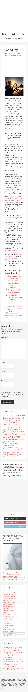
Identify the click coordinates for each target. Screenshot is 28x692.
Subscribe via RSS (13, 522)
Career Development (9, 596)
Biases (11, 418)
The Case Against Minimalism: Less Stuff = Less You (15, 297)
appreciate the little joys (13, 259)
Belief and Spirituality (9, 593)
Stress (8, 451)
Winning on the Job (18, 455)
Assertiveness (11, 416)
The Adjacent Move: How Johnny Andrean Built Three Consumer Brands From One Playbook (12, 648)
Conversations (8, 420)
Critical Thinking (10, 422)
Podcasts (5, 628)
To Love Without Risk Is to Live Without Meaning (12, 656)
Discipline (7, 427)
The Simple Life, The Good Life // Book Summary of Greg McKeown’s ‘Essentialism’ (14, 283)
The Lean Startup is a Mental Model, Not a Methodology (13, 653)
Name (4, 362)
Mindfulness (8, 316)
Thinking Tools (19, 451)
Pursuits (14, 316)
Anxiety (5, 416)
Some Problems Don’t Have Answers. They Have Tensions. (13, 669)
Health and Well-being (9, 602)
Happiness (8, 314)
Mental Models (11, 308)
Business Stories (8, 595)
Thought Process (9, 453)
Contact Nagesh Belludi (15, 526)
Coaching (15, 418)
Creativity (18, 420)
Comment (4, 338)
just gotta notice (10, 250)
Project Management (9, 629)
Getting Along (9, 431)
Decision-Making (10, 424)
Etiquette (15, 429)
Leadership (6, 608)
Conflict (21, 418)
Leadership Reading (9, 610)
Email (3, 372)
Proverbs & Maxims (8, 631)
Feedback (20, 429)
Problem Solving (8, 445)
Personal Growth (12, 441)
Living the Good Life (9, 614)
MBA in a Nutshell (8, 620)
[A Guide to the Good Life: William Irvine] (12, 556)
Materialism (14, 314)
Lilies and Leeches (14, 292)
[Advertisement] (14, 15)
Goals (4, 433)
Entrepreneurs (6, 429)
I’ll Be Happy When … (15, 276)
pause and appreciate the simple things (13, 200)
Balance (15, 312)
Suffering (12, 450)
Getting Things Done (19, 431)
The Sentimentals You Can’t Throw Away (13, 662)
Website (4, 381)
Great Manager (10, 433)
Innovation (17, 433)
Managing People (8, 618)
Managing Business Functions (12, 616)
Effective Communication (10, 598)
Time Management (11, 453)
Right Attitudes (14, 34)
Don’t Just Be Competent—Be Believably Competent (11, 665)
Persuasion (8, 443)
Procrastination (8, 447)
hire (18, 464)
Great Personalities (8, 600)
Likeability (18, 434)
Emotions (16, 427)
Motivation (7, 439)
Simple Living (15, 449)
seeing (7, 140)
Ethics (11, 429)
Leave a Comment (16, 55)
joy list (8, 179)
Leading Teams (7, 612)
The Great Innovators (9, 635)
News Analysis (7, 624)
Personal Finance (8, 626)
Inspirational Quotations (10, 606)
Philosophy (16, 443)
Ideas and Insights (8, 604)
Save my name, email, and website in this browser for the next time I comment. (12, 394)
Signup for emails (13, 518)
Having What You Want (15, 290)
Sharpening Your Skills (9, 633)
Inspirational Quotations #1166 (12, 659)
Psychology (16, 447)
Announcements (8, 591)
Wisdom (6, 456)
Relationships (7, 449)
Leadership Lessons (8, 434)
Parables (14, 439)
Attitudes (21, 415)
